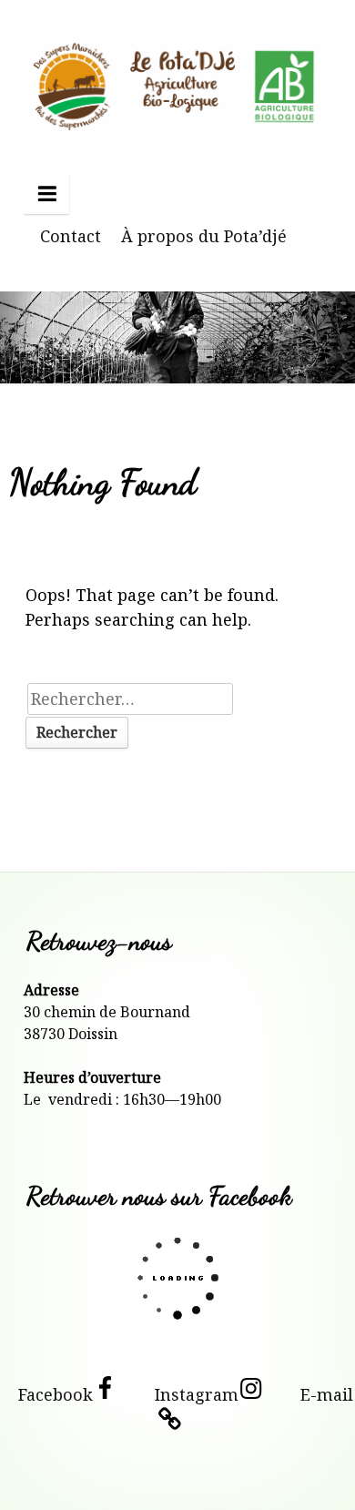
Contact (70, 236)
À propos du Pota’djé (204, 236)
